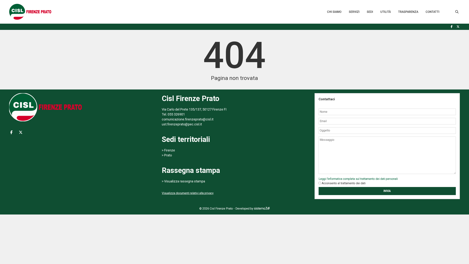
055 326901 (176, 114)
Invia (387, 191)
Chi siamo (334, 12)
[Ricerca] (457, 11)
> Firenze (168, 150)
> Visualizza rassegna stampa (183, 181)
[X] (458, 27)
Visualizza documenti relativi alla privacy (188, 193)
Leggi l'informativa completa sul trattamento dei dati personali (358, 179)
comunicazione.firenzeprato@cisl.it (187, 119)
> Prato (167, 155)
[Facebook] (451, 27)
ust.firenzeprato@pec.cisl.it (182, 124)
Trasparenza (408, 12)
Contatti (432, 12)
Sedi (370, 12)
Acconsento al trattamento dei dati (343, 183)
